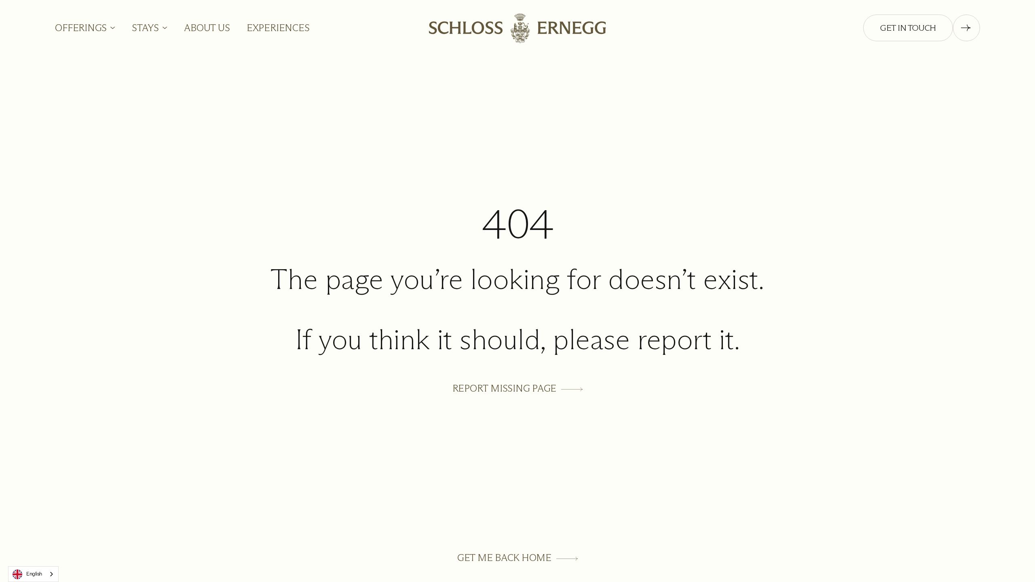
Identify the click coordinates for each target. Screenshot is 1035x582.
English (34, 574)
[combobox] (33, 574)
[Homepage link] (517, 28)
